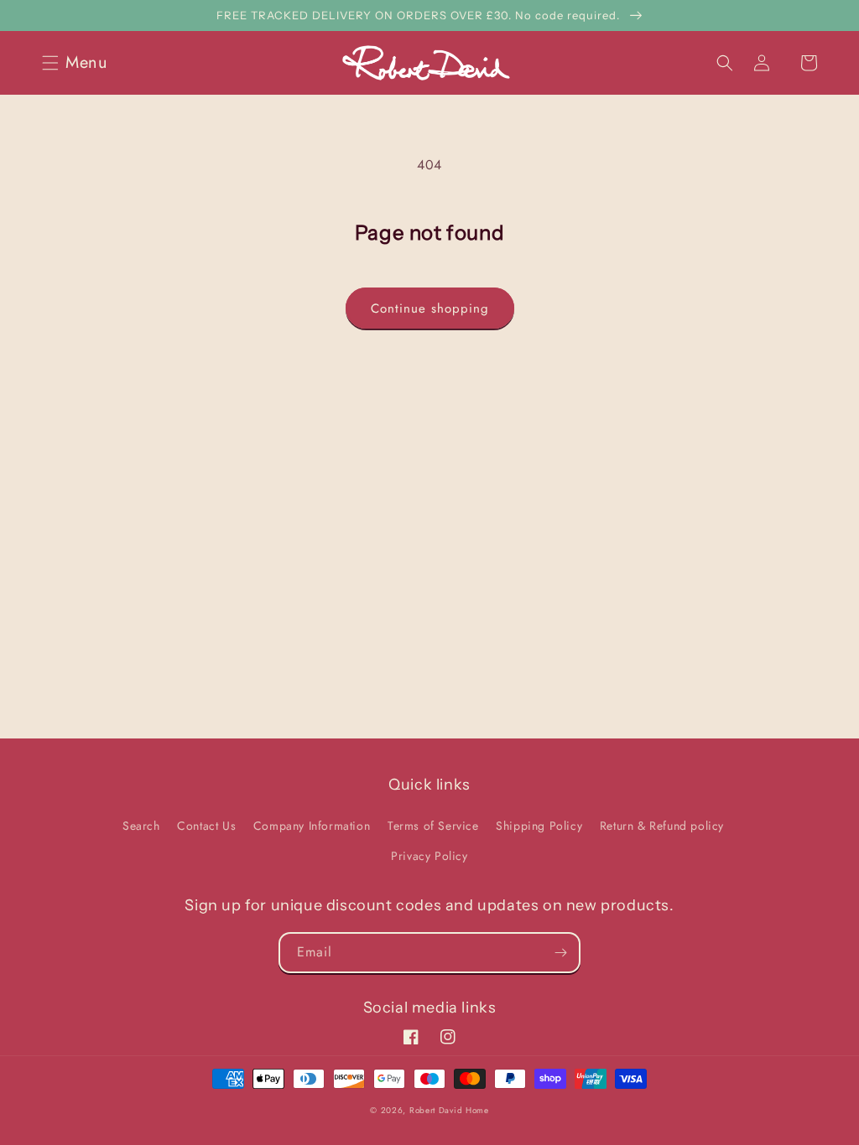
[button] (79, 62)
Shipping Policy (539, 825)
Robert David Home (449, 1110)
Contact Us (206, 825)
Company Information (311, 825)
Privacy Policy (429, 855)
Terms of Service (433, 825)
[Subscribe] (560, 952)
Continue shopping (430, 308)
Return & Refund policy (662, 825)
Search (141, 825)
